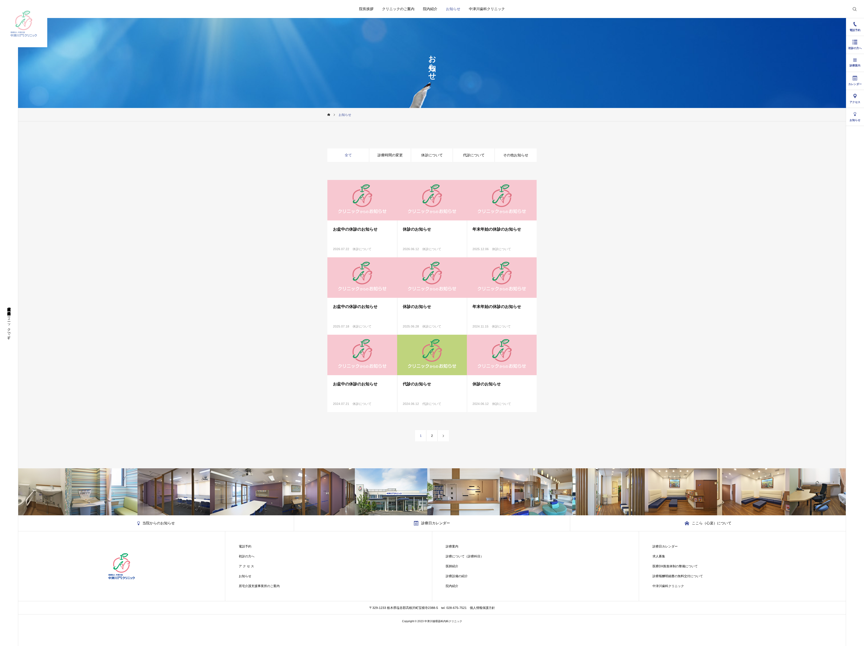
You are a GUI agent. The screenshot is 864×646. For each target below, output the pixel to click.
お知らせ (453, 9)
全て (348, 155)
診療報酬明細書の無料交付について (677, 576)
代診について (474, 155)
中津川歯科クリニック (487, 9)
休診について (432, 155)
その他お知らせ (515, 155)
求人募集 (658, 556)
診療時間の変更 (390, 155)
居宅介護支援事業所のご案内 (259, 586)
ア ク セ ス (246, 566)
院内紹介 (430, 9)
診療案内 (452, 546)
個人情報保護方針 (482, 608)
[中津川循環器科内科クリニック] (23, 23)
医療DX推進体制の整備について (675, 566)
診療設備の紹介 (457, 576)
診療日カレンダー (665, 546)
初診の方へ (246, 556)
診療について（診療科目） (465, 556)
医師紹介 (452, 566)
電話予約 (245, 546)
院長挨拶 (366, 9)
